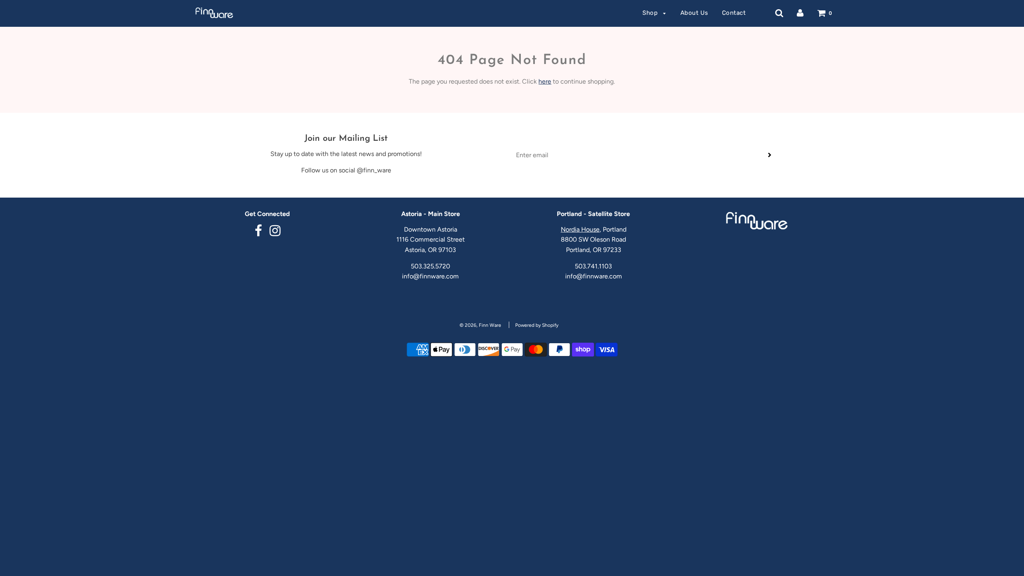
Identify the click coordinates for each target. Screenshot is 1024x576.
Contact (734, 12)
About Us (694, 12)
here (544, 81)
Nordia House (580, 229)
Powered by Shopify (536, 325)
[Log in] (800, 12)
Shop (651, 12)
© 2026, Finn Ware (480, 325)
